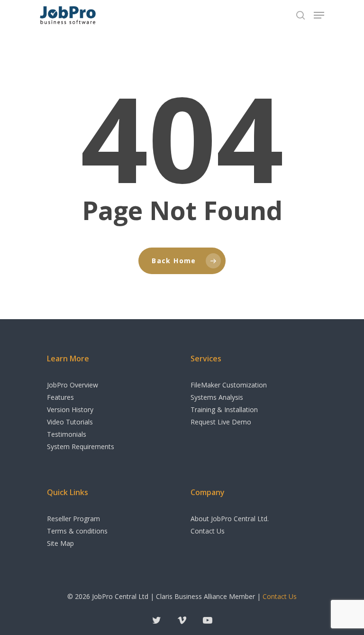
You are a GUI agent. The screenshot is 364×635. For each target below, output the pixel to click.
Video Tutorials (70, 421)
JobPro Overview (72, 384)
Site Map (60, 543)
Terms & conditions (77, 530)
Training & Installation (224, 409)
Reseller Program (73, 518)
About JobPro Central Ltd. (230, 518)
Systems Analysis (217, 397)
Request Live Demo (221, 421)
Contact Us (208, 530)
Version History (70, 409)
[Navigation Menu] (319, 15)
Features (60, 397)
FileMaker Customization (229, 384)
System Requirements (80, 446)
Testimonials (66, 434)
